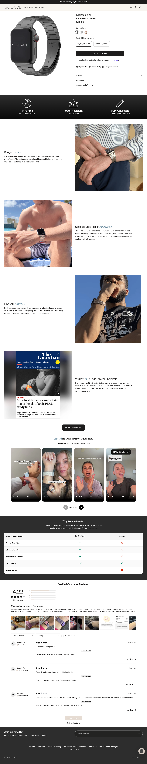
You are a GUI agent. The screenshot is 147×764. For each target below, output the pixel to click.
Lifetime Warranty (54, 747)
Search (32, 747)
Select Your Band (73, 427)
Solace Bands (13, 758)
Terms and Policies (137, 758)
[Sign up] (139, 733)
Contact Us (92, 747)
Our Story (41, 747)
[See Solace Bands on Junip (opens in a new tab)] (78, 723)
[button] (42, 590)
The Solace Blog (70, 747)
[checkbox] (73, 635)
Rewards (82, 747)
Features (79, 75)
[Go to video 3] (73, 507)
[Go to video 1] (70, 507)
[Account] (135, 7)
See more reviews (73, 718)
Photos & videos (70, 636)
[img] (37, 606)
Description (80, 80)
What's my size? (90, 38)
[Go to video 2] (71, 507)
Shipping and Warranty (84, 85)
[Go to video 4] (75, 507)
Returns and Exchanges (108, 747)
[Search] (131, 7)
